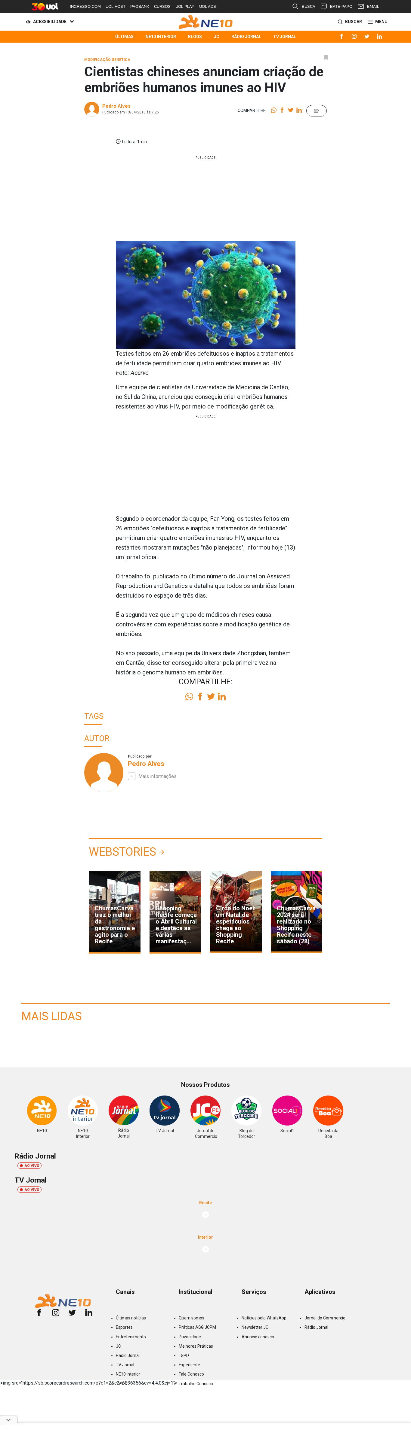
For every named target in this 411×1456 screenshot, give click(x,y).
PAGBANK (139, 6)
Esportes (124, 1327)
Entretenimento (131, 1336)
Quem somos (191, 1318)
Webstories (122, 851)
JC (216, 36)
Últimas (124, 36)
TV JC (121, 1383)
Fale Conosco (191, 1374)
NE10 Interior (161, 36)
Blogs (195, 36)
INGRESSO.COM (85, 6)
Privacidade (190, 1336)
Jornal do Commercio (324, 1318)
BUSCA (308, 6)
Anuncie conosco (258, 1336)
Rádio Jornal (246, 36)
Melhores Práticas (196, 1346)
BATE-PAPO (341, 6)
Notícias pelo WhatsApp (264, 1318)
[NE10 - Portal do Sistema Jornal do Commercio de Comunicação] (206, 22)
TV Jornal (284, 36)
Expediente (189, 1364)
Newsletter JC (255, 1327)
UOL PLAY (184, 6)
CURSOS (162, 6)
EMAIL (373, 6)
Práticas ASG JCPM (197, 1327)
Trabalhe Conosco (196, 1383)
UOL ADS (207, 6)
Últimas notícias (131, 1318)
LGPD (184, 1355)
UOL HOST (115, 6)
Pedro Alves (116, 106)
